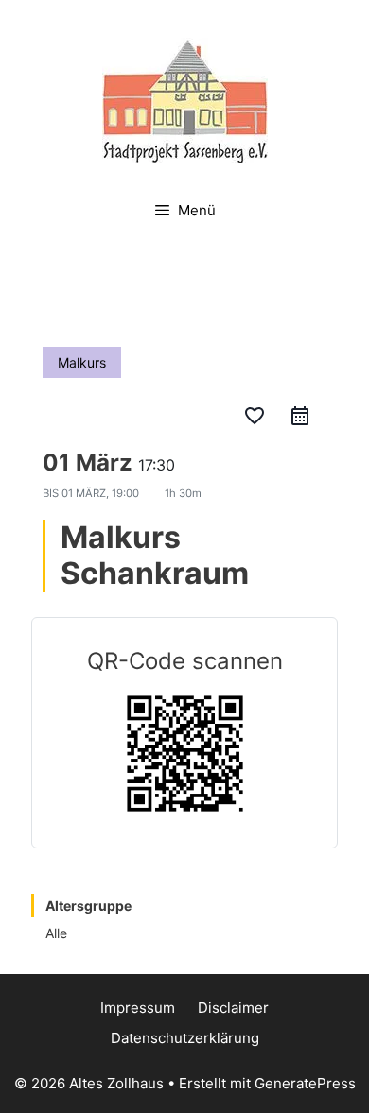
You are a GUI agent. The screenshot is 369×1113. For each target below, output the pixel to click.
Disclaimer (233, 1008)
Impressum (137, 1008)
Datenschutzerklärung (185, 1038)
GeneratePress (305, 1083)
